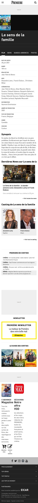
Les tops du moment (8, 481)
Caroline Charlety (7, 94)
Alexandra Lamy (7, 81)
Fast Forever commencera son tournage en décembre (19, 263)
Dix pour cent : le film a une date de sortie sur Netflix (18, 268)
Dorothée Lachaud (7, 98)
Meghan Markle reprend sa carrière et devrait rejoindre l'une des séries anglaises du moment (17, 273)
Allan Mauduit (20, 89)
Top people (5, 476)
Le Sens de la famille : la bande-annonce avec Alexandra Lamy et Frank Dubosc (18, 188)
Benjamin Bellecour (27, 91)
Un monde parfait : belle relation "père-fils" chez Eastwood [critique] (19, 259)
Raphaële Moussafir (21, 98)
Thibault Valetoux (13, 91)
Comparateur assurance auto (9, 493)
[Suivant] (35, 219)
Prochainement (7, 467)
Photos (34, 53)
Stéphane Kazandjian (26, 96)
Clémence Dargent (20, 94)
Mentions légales (5, 501)
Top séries (5, 471)
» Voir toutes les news (30, 198)
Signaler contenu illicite (17, 501)
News (9, 53)
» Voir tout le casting (30, 239)
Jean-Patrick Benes (8, 75)
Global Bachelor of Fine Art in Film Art (11, 495)
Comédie (4, 122)
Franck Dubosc (19, 81)
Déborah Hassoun (12, 96)
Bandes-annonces (21, 53)
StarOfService (25, 495)
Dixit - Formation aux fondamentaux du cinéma (13, 497)
